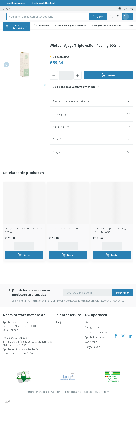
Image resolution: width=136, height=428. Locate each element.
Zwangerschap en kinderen (22, 66)
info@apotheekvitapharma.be (35, 341)
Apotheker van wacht (97, 337)
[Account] (118, 16)
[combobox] (47, 16)
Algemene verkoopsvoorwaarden (43, 391)
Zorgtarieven (92, 347)
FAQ (58, 322)
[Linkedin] (130, 336)
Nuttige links (92, 327)
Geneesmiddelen (22, 109)
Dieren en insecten (22, 101)
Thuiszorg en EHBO (22, 93)
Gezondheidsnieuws (96, 332)
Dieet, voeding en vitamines (22, 54)
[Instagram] (123, 336)
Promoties (9, 34)
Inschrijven (122, 292)
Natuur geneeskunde (22, 84)
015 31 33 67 (22, 337)
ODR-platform (102, 391)
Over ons (90, 322)
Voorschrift (91, 342)
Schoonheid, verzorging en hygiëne (22, 43)
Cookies (88, 391)
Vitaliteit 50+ (22, 76)
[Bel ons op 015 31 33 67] (112, 16)
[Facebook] (115, 336)
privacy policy (117, 300)
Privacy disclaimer (72, 391)
